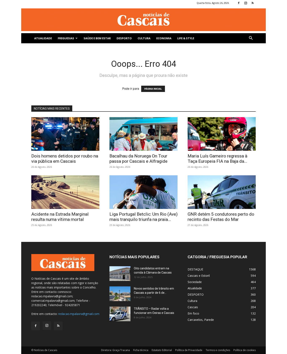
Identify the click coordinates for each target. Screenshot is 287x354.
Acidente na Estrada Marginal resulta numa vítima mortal (60, 217)
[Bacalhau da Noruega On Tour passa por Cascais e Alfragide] (143, 134)
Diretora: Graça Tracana (115, 350)
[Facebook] (239, 3)
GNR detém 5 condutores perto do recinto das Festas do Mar (221, 217)
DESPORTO (124, 38)
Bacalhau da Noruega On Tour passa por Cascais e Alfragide (138, 158)
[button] (251, 39)
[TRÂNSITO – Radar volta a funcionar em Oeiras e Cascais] (119, 314)
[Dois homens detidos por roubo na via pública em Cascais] (65, 134)
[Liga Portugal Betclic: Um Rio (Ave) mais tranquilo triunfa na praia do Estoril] (143, 192)
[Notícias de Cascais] (143, 19)
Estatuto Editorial (162, 350)
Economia (163, 38)
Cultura (144, 38)
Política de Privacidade (188, 350)
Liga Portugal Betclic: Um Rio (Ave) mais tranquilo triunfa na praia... (143, 217)
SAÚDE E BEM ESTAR (97, 38)
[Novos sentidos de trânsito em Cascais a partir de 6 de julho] (119, 293)
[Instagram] (245, 3)
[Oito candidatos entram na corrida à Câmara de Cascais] (119, 273)
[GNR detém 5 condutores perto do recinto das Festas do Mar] (222, 192)
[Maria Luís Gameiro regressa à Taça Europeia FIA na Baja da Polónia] (222, 134)
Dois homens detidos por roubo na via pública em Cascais (64, 158)
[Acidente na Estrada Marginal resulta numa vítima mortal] (65, 192)
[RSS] (252, 3)
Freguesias (66, 38)
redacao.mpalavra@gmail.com (78, 314)
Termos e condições (218, 350)
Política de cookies (244, 350)
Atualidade (43, 38)
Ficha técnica (140, 350)
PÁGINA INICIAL (153, 88)
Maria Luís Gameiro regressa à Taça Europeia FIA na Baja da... (217, 158)
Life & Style (185, 38)
